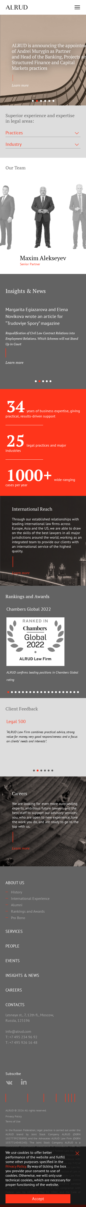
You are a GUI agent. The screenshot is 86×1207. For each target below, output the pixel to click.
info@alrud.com (18, 1031)
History (16, 892)
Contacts (15, 1004)
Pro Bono (18, 918)
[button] (33, 101)
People (12, 946)
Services (14, 931)
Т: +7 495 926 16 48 (21, 1042)
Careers (14, 990)
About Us (15, 882)
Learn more (14, 362)
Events (13, 960)
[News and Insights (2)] (43, 60)
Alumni (16, 905)
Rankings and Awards (28, 911)
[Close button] (77, 1153)
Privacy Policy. (16, 1166)
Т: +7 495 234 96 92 (21, 1037)
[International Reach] (43, 541)
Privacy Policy (14, 1116)
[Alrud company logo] (17, 7)
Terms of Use (13, 1121)
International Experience (30, 898)
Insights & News (22, 975)
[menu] (77, 7)
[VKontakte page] (9, 1082)
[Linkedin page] (24, 1082)
